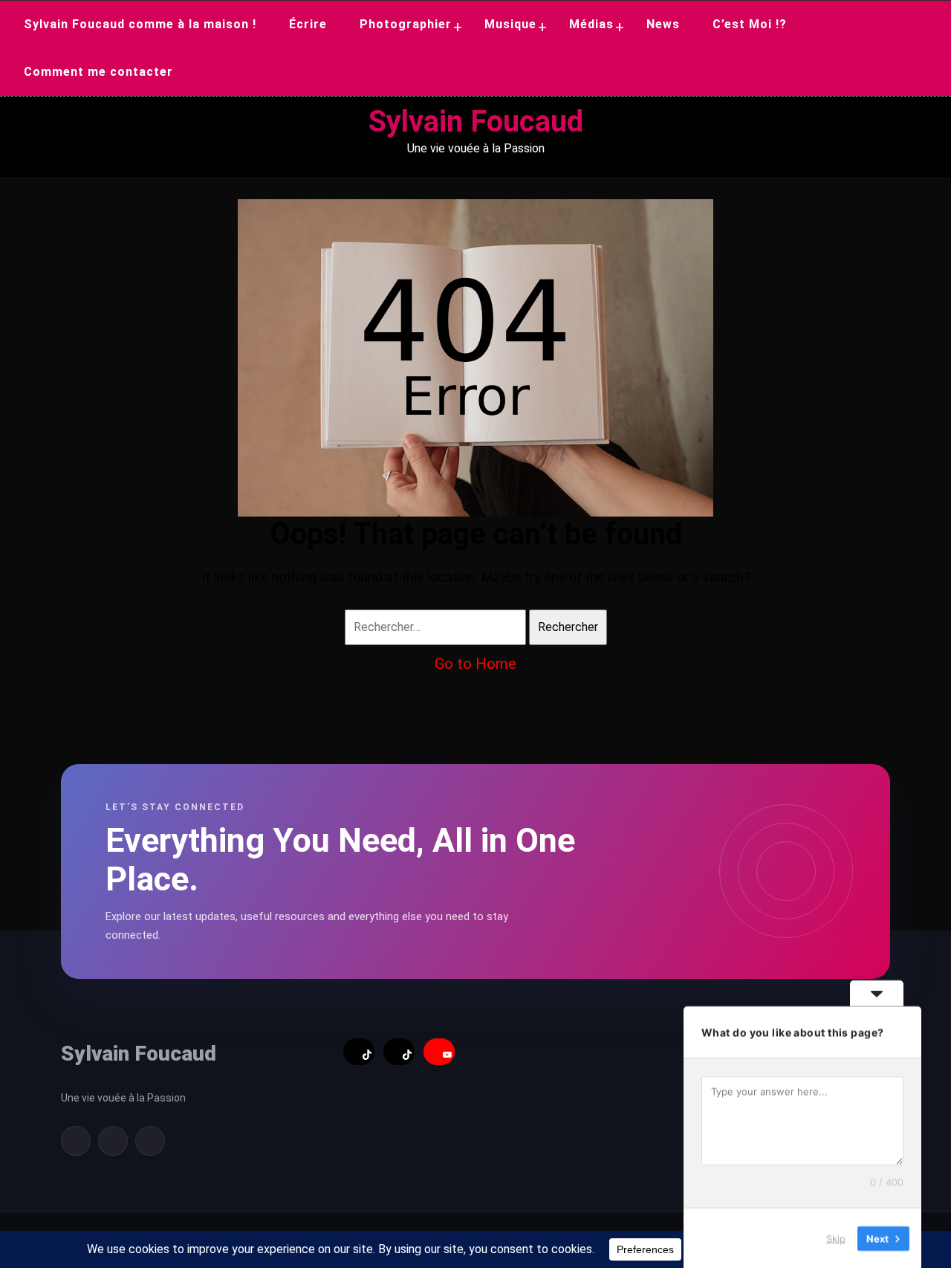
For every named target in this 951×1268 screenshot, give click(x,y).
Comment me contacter (98, 72)
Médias (591, 24)
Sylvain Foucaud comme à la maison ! (140, 24)
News (663, 24)
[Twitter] (113, 1141)
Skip (835, 1237)
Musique (510, 24)
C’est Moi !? (750, 24)
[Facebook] (76, 1141)
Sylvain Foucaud (476, 121)
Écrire (308, 24)
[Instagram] (150, 1141)
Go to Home (475, 664)
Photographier (406, 24)
